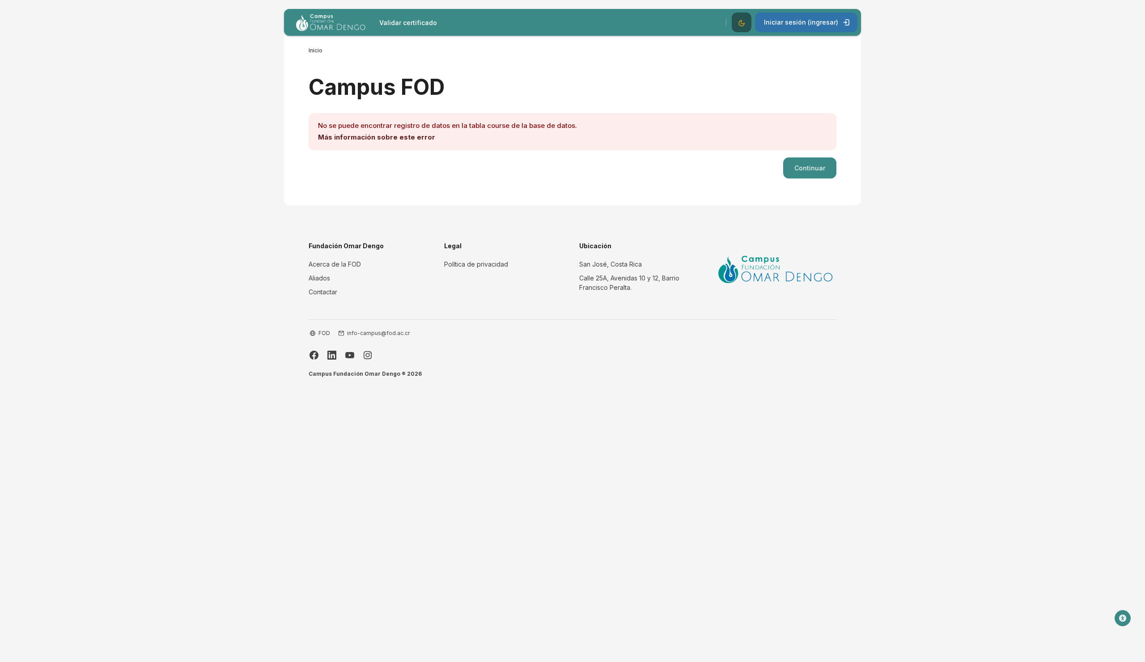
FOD (324, 333)
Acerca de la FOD (335, 264)
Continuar (809, 168)
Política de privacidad (476, 264)
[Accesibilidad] (1123, 618)
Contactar (323, 292)
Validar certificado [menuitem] (408, 22)
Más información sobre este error (376, 137)
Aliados (319, 278)
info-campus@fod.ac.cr (378, 333)
